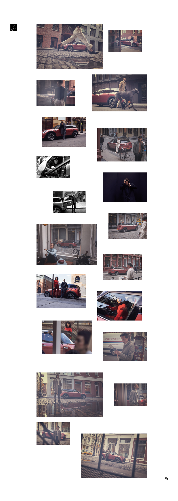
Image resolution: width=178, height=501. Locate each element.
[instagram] (166, 478)
